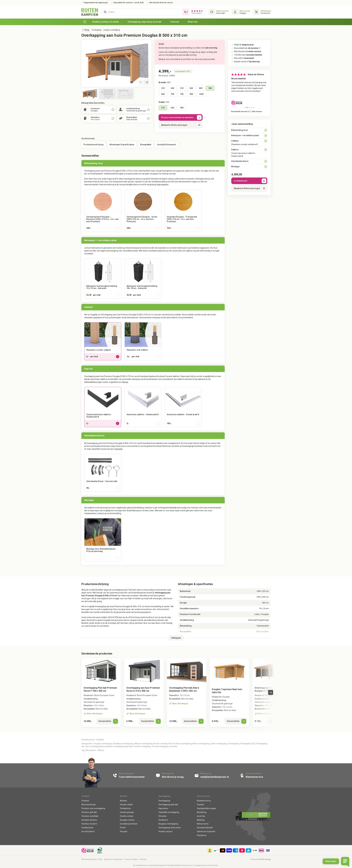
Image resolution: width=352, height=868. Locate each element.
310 (182, 88)
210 (163, 88)
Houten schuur (127, 816)
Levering (201, 816)
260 (172, 88)
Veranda (173, 746)
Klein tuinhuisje (88, 804)
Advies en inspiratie (206, 831)
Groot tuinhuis (88, 831)
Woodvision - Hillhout (95, 750)
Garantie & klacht (205, 828)
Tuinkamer (163, 820)
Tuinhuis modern (89, 824)
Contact (200, 804)
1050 (201, 94)
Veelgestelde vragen (206, 808)
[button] (146, 82)
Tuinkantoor (125, 808)
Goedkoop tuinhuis (129, 824)
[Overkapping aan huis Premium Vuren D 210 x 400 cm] (144, 692)
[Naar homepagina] (84, 22)
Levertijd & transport (166, 144)
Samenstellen (104, 721)
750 (182, 94)
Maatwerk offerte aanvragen (174, 125)
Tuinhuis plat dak (89, 812)
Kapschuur (163, 808)
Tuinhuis (85, 801)
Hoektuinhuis (87, 828)
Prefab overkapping (142, 746)
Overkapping (96, 30)
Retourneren (202, 824)
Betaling (201, 820)
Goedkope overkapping (123, 743)
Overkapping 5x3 (247, 743)
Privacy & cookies (131, 859)
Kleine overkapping (201, 743)
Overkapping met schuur (169, 828)
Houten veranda (160, 743)
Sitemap (143, 859)
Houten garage (127, 812)
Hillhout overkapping (143, 743)
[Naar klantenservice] (218, 12)
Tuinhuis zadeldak (89, 816)
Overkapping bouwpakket (101, 746)
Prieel (122, 828)
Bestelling (201, 812)
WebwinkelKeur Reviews (179, 865)
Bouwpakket (145, 144)
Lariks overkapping (218, 743)
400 (200, 88)
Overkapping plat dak (122, 746)
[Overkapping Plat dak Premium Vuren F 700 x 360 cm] (101, 692)
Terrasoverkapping (160, 746)
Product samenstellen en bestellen (177, 117)
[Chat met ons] (173, 775)
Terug (86, 30)
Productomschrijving (94, 144)
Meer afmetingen (95, 713)
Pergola (123, 831)
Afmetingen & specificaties (121, 144)
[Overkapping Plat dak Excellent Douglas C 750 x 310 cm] (272, 671)
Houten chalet (126, 804)
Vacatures (201, 835)
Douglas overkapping (112, 30)
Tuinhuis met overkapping (93, 808)
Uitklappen (176, 638)
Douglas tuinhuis (89, 820)
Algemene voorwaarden (113, 859)
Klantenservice (204, 801)
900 (191, 94)
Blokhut (123, 801)
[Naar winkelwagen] (262, 12)
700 (172, 94)
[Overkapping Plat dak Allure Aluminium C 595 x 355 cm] (186, 692)
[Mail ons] (215, 775)
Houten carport (165, 831)
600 (163, 94)
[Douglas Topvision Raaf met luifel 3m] (229, 692)
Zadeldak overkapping (168, 812)
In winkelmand (240, 181)
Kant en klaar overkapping (180, 743)
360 (191, 88)
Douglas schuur (127, 820)
